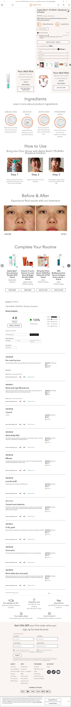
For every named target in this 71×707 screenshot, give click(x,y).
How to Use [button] (41, 54)
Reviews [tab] (8, 302)
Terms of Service (39, 651)
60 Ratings (45, 16)
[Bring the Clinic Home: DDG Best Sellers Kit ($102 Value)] (43, 261)
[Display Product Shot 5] (61, 65)
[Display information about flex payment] (52, 46)
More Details (25, 84)
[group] (17, 81)
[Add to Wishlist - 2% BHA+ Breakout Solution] (67, 10)
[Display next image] (70, 65)
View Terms (45, 660)
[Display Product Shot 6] (66, 65)
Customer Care (25, 681)
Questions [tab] (15, 302)
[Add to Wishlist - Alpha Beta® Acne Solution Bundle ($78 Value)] (16, 266)
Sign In (48, 666)
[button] (69, 5)
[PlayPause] (1, 48)
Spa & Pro (36, 666)
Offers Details (24, 683)
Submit (17, 655)
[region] (35, 701)
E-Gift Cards (37, 673)
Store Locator (24, 676)
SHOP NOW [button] (12, 290)
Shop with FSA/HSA (39, 678)
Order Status (24, 666)
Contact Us (24, 669)
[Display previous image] (38, 65)
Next (49, 593)
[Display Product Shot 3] (51, 65)
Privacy (49, 660)
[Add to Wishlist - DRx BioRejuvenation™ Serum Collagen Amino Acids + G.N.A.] (63, 266)
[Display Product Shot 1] (41, 65)
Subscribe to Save (38, 676)
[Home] (35, 5)
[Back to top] (68, 695)
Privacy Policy (32, 651)
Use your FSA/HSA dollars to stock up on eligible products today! (27, 1)
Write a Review (51, 16)
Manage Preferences (53, 699)
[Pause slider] (63, 1)
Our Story (13, 666)
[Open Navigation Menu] (2, 5)
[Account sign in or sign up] (58, 5)
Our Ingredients (15, 669)
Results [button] (40, 57)
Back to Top (15, 592)
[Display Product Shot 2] (46, 65)
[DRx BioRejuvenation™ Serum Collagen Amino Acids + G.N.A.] (59, 261)
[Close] (68, 701)
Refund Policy (14, 681)
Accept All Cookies (53, 703)
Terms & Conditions (39, 702)
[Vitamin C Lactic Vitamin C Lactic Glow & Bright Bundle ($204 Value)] (28, 261)
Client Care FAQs (15, 671)
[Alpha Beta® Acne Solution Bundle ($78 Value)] (12, 261)
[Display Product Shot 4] (56, 65)
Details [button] (40, 51)
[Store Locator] (63, 5)
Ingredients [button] (42, 60)
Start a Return (24, 678)
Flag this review (30, 377)
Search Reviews (34, 334)
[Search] (13, 5)
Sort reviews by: (9, 345)
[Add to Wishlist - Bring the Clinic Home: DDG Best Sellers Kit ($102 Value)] (47, 266)
